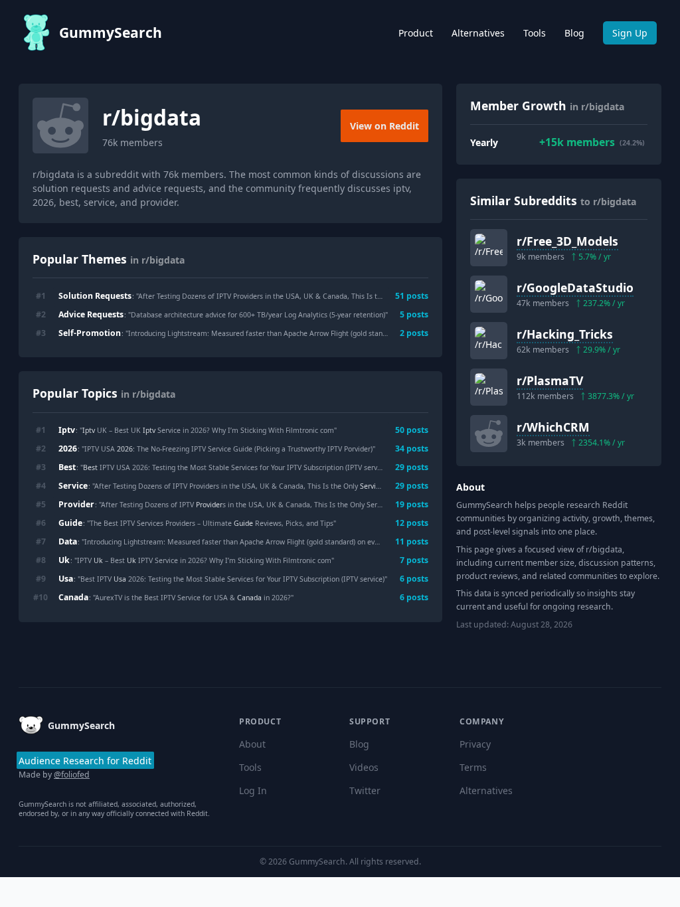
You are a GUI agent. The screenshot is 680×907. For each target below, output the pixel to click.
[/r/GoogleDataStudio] (488, 294)
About (252, 744)
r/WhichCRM (553, 427)
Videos (364, 767)
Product (415, 33)
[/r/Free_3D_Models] (488, 247)
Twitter (365, 790)
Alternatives (478, 33)
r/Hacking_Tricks (565, 334)
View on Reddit (384, 126)
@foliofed (72, 774)
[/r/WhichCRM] (488, 433)
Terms (473, 767)
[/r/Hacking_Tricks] (488, 340)
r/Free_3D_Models (567, 241)
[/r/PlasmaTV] (488, 387)
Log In (253, 790)
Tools (534, 33)
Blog (574, 33)
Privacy (475, 744)
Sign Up (629, 33)
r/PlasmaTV (550, 380)
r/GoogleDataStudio (575, 287)
